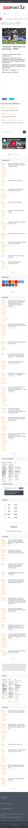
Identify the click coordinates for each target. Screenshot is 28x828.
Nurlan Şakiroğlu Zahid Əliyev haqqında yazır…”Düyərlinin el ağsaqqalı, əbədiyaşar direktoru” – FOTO (16, 542)
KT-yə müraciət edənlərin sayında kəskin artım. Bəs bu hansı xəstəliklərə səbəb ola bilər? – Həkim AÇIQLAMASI (17, 389)
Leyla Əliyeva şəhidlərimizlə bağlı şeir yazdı (16, 779)
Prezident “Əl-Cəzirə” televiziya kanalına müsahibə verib (15, 362)
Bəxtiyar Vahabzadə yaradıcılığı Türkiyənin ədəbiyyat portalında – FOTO (16, 766)
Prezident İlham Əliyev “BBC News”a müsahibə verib (17, 342)
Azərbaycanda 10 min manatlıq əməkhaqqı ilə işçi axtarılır (15, 189)
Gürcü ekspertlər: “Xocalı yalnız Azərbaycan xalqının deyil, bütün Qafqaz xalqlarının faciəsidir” (16, 581)
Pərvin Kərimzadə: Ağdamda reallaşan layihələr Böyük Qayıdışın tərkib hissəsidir (16, 610)
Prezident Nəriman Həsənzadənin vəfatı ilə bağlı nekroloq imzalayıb (16, 711)
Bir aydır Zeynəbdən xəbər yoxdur (16, 233)
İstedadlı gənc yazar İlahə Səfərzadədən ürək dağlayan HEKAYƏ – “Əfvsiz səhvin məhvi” (16, 552)
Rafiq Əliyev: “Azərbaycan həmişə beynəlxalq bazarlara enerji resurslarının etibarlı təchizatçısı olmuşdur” (16, 627)
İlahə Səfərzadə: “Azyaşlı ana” (15, 744)
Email (25, 51)
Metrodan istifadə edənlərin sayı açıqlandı (16, 211)
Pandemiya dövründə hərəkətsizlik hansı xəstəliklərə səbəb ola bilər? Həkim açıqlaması (16, 419)
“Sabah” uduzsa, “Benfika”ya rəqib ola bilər (12, 122)
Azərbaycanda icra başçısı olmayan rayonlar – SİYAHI (16, 222)
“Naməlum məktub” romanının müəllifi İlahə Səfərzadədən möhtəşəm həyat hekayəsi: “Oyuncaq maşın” (15, 565)
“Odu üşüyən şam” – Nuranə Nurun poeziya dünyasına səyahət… (16, 750)
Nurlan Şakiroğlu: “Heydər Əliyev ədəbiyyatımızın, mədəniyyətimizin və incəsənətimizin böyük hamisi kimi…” (16, 726)
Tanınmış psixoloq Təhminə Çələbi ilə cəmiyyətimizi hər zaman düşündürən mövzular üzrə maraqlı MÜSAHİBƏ (17, 435)
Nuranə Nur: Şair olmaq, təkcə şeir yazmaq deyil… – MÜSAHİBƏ (16, 374)
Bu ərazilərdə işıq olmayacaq (15, 180)
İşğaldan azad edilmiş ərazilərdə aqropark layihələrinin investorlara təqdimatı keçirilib (16, 165)
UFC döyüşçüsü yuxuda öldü (9, 116)
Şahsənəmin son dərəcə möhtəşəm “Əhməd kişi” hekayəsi (16, 651)
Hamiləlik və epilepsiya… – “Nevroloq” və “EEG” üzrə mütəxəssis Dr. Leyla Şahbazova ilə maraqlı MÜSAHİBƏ (16, 410)
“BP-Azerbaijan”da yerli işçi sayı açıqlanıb (16, 256)
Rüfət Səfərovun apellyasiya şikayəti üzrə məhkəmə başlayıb (17, 242)
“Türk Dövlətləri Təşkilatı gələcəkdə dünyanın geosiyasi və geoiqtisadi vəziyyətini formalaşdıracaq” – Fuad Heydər (17, 636)
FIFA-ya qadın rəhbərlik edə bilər (10, 110)
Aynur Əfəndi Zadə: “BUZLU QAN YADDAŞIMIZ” (16, 573)
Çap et (20, 51)
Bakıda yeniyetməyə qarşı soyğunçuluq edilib (14, 262)
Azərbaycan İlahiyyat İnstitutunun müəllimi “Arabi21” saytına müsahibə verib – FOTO (17, 325)
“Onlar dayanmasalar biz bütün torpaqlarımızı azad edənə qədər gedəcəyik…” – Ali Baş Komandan (16, 355)
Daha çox (13, 272)
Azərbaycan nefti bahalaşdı (14, 202)
